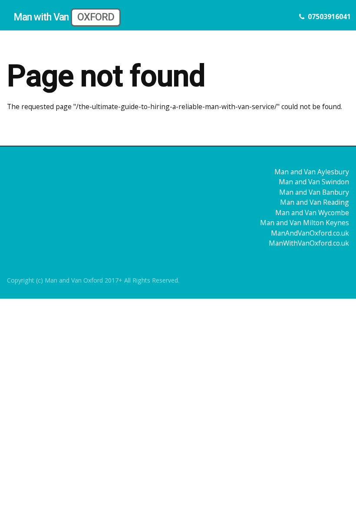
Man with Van (63, 17)
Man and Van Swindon (314, 182)
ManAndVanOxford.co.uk (310, 233)
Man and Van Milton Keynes (304, 222)
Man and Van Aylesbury (311, 172)
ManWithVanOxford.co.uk (309, 243)
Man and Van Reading (314, 202)
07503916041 (329, 16)
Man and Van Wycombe (312, 212)
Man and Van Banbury (314, 192)
